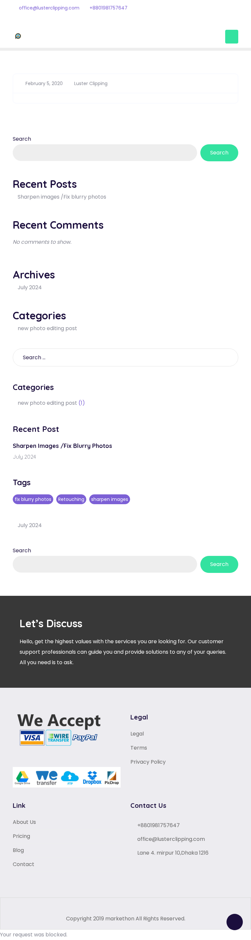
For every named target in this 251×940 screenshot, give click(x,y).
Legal (137, 733)
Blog (18, 850)
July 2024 (30, 287)
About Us (24, 822)
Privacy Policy (148, 762)
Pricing (21, 836)
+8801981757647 (107, 8)
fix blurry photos (33, 499)
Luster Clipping (90, 83)
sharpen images (109, 499)
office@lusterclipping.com (48, 8)
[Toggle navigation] (231, 37)
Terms (138, 748)
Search (22, 139)
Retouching (71, 499)
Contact (23, 864)
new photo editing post (47, 328)
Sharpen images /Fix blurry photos (62, 197)
